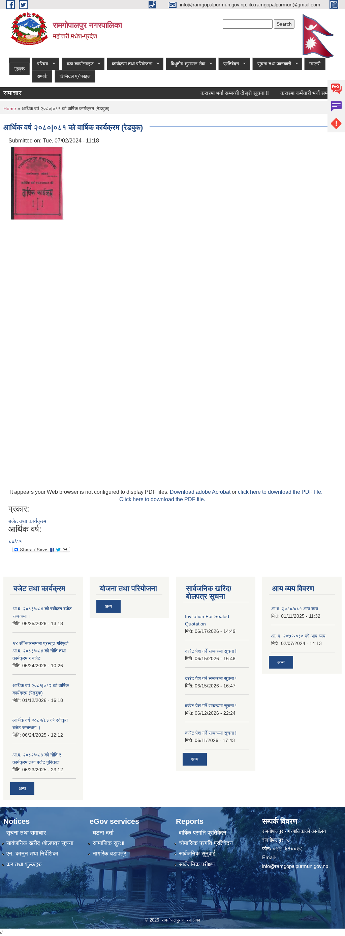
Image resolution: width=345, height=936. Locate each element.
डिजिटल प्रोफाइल (75, 76)
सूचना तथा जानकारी (271, 64)
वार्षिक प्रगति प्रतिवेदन (202, 833)
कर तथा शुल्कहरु (24, 864)
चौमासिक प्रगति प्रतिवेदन (206, 843)
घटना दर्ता (103, 833)
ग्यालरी (314, 63)
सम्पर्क (42, 76)
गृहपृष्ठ (19, 68)
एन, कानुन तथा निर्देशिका (32, 853)
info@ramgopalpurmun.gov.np (295, 866)
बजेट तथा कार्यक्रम (27, 521)
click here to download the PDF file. (280, 492)
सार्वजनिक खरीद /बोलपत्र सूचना (39, 843)
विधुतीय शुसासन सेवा (185, 64)
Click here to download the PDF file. (162, 499)
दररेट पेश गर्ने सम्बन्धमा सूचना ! (211, 651)
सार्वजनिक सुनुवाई (197, 853)
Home (9, 108)
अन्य (22, 788)
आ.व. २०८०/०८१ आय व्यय (294, 608)
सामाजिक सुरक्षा (108, 843)
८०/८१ (15, 541)
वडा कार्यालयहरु (78, 64)
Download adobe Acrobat (201, 492)
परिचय (40, 64)
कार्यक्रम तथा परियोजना (129, 64)
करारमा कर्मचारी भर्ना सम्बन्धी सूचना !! (307, 93)
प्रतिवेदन (228, 64)
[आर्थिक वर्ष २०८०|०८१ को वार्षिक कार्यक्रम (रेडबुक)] (37, 183)
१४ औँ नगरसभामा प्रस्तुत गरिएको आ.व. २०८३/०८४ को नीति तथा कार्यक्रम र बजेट (40, 651)
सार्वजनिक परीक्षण (197, 864)
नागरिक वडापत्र (109, 853)
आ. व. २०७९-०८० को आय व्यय (298, 636)
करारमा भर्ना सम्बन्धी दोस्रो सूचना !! (226, 93)
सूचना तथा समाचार (26, 833)
